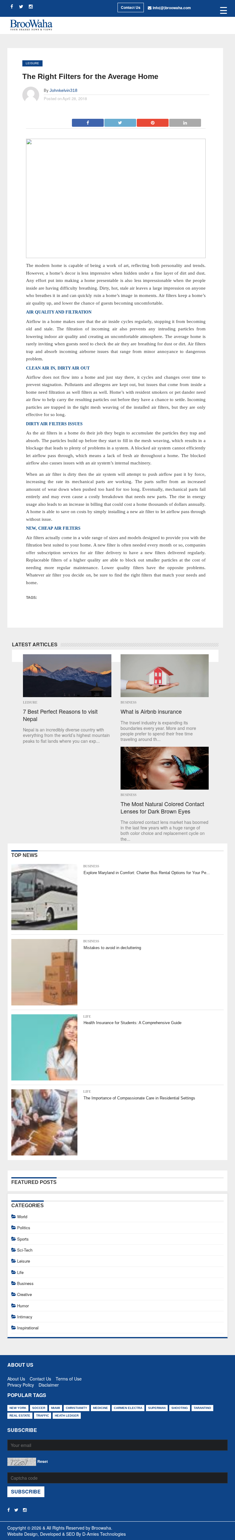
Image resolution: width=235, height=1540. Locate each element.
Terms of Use (69, 1377)
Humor (23, 1306)
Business (128, 702)
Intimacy (24, 1317)
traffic (42, 1415)
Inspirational (28, 1328)
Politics (23, 1227)
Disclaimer (49, 1383)
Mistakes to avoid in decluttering (112, 947)
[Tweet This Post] (120, 120)
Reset (42, 1461)
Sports (23, 1239)
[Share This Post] (153, 120)
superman (157, 1408)
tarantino (202, 1408)
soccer (38, 1408)
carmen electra (128, 1408)
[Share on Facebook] (88, 120)
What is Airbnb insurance (151, 711)
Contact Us (130, 7)
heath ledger (67, 1415)
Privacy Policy (20, 1383)
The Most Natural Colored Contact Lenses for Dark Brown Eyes (162, 807)
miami (55, 1408)
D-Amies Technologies (104, 1534)
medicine (100, 1408)
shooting (179, 1408)
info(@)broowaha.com (172, 7)
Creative (24, 1294)
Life (87, 1016)
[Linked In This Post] (185, 120)
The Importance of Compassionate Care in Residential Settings (139, 1098)
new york (17, 1408)
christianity (76, 1408)
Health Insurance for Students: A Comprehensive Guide (132, 1022)
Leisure (32, 63)
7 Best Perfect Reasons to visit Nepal (60, 715)
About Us (16, 1377)
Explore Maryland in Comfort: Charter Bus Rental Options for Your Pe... (147, 872)
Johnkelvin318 (63, 90)
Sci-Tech (24, 1250)
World (22, 1216)
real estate (19, 1415)
